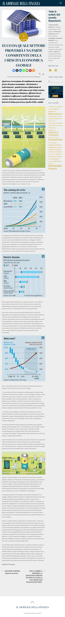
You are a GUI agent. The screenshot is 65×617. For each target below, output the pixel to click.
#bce (55, 111)
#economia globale (53, 125)
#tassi (54, 154)
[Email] (26, 70)
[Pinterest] (30, 70)
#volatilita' (50, 161)
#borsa (52, 113)
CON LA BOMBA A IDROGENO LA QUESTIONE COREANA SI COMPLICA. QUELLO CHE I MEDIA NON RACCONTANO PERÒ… (34, 576)
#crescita (59, 116)
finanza (52, 168)
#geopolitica (52, 130)
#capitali (50, 116)
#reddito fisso (51, 152)
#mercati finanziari (55, 145)
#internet (57, 137)
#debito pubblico (51, 120)
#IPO (50, 142)
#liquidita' (54, 142)
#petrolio (59, 147)
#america (55, 106)
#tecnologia (58, 156)
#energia (60, 125)
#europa (54, 127)
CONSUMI (50, 163)
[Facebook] (13, 70)
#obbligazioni (52, 147)
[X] (17, 70)
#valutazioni (55, 159)
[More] (33, 70)
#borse (59, 114)
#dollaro (59, 123)
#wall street (57, 161)
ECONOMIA (55, 165)
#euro (50, 127)
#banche (50, 109)
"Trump (50, 106)
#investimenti (55, 141)
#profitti (50, 149)
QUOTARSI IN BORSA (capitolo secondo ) (12, 572)
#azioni (59, 106)
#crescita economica (55, 118)
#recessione (57, 149)
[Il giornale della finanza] (21, 3)
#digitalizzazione (52, 123)
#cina (55, 116)
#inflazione (53, 135)
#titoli (49, 159)
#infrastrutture (51, 137)
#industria (53, 132)
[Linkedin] (20, 70)
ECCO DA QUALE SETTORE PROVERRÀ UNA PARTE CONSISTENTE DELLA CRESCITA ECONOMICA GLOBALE (23, 55)
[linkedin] (56, 70)
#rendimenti (59, 152)
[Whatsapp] (23, 70)
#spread (50, 154)
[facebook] (50, 70)
